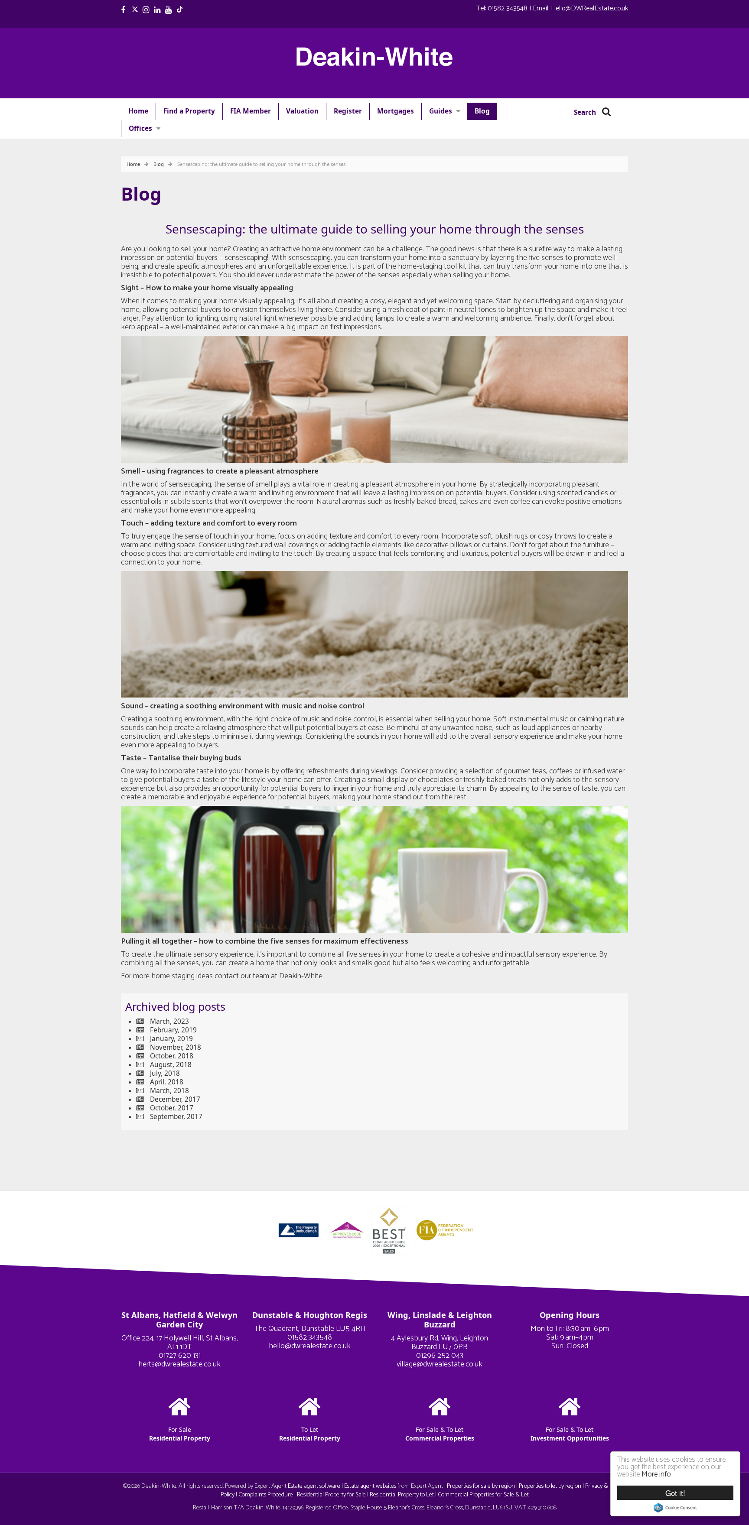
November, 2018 (175, 1047)
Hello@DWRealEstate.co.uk (589, 8)
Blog (482, 111)
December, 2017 (175, 1099)
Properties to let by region (550, 1486)
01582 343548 (508, 8)
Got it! (675, 1492)
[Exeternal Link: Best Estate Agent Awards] (392, 1229)
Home (138, 111)
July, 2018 (165, 1073)
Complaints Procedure (265, 1494)
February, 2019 (173, 1030)
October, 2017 (171, 1108)
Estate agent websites (370, 1486)
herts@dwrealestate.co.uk (179, 1364)
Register (348, 111)
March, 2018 (169, 1090)
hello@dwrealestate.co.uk (310, 1346)
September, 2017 (176, 1116)
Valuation (302, 111)
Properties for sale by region (481, 1486)
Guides (440, 111)
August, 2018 (171, 1064)
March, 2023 (169, 1021)
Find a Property (189, 111)
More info (656, 1474)
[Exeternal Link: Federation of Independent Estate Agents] (444, 1229)
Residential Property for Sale (331, 1494)
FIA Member (250, 111)
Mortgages (395, 111)
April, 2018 (166, 1082)
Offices (140, 128)
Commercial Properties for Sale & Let (483, 1494)
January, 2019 (171, 1038)
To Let (309, 1433)
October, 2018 (171, 1056)
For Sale (179, 1433)
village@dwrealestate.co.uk (439, 1364)
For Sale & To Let (439, 1433)
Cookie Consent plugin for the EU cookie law (675, 1507)
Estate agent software (314, 1486)
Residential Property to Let (402, 1494)
